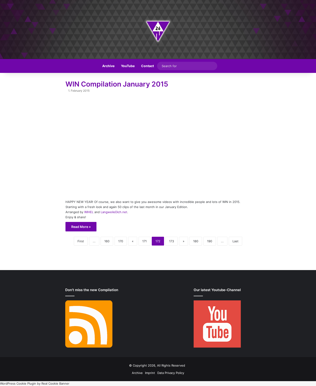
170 (120, 241)
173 (171, 241)
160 (106, 241)
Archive (108, 66)
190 (209, 241)
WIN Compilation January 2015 (116, 84)
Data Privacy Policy (170, 373)
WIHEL (88, 212)
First (80, 241)
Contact (147, 66)
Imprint (150, 373)
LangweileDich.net (114, 212)
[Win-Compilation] (158, 29)
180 (195, 241)
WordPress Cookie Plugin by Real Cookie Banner (34, 383)
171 (144, 241)
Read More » (81, 227)
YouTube (128, 66)
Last (235, 241)
